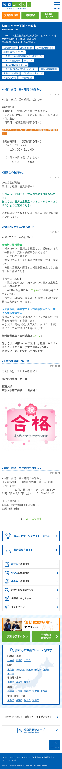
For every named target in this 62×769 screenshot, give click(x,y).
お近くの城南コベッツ (22, 590)
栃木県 (10, 674)
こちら (34, 290)
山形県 (27, 660)
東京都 (10, 669)
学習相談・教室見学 (49, 15)
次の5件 (36, 518)
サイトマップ (27, 757)
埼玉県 (29, 669)
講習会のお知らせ (13, 172)
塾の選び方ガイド (23, 549)
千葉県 (37, 669)
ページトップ (54, 747)
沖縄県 (35, 700)
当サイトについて (9, 760)
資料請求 (30, 15)
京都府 (27, 691)
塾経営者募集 (49, 757)
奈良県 (44, 691)
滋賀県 (35, 691)
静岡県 (19, 682)
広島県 (10, 700)
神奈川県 (20, 669)
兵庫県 (10, 691)
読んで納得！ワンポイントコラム (32, 535)
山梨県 (10, 682)
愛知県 (27, 682)
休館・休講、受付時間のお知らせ (22, 89)
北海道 (10, 660)
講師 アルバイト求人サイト (28, 716)
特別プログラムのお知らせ (18, 227)
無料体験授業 (11, 15)
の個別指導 (20, 564)
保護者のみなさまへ (21, 598)
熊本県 (27, 700)
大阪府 (19, 691)
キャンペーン (18, 607)
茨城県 (46, 669)
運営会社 (37, 757)
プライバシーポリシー (11, 757)
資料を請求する (16, 636)
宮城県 (19, 660)
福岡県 (19, 700)
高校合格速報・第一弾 (16, 361)
